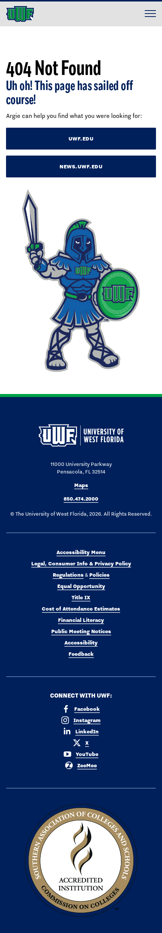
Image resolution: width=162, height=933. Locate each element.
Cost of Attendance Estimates (81, 608)
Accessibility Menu (81, 552)
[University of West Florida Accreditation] (81, 861)
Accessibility (81, 642)
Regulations (68, 574)
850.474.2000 (81, 498)
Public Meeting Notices (81, 631)
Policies (99, 574)
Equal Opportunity (81, 586)
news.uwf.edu (81, 166)
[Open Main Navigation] (150, 14)
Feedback (81, 654)
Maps (81, 485)
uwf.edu (81, 138)
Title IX (81, 597)
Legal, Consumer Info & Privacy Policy (81, 563)
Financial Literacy (81, 620)
